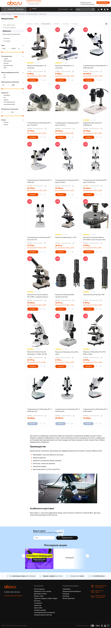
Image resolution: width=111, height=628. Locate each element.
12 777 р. (31, 360)
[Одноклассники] (9, 603)
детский (6, 63)
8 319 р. (86, 360)
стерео (6, 58)
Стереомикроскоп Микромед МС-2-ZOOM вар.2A (67, 410)
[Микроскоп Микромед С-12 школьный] (39, 44)
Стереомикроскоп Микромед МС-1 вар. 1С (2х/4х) (39, 124)
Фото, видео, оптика (9, 25)
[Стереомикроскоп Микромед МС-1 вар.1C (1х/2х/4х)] (95, 158)
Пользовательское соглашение (44, 612)
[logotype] (13, 3)
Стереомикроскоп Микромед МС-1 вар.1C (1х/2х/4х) (95, 181)
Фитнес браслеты (69, 598)
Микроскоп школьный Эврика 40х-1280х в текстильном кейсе (94, 238)
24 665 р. (87, 188)
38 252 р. (31, 418)
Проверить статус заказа (42, 591)
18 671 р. (59, 245)
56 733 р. (31, 188)
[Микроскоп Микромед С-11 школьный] (67, 44)
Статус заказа (103, 5)
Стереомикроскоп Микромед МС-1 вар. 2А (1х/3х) (67, 124)
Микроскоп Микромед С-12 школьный (36, 67)
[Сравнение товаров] (98, 9)
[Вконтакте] (5, 603)
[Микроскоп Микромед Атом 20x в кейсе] (67, 330)
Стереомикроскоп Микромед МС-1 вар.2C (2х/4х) (67, 181)
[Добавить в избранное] (41, 80)
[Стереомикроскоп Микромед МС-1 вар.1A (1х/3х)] (39, 215)
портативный (8, 61)
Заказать (32, 423)
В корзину (33, 80)
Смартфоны (66, 589)
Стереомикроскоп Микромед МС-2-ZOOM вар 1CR (39, 410)
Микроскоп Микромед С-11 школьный (64, 67)
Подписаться (67, 538)
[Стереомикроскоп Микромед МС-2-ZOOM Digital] (95, 387)
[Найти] (93, 9)
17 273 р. (31, 245)
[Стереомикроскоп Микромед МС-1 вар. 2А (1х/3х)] (67, 101)
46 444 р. (87, 74)
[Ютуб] (13, 603)
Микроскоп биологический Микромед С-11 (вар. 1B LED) (37, 353)
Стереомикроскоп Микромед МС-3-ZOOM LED (39, 181)
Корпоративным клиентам (43, 615)
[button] (23, 556)
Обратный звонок (103, 2)
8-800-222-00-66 (85, 2)
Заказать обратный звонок (13, 595)
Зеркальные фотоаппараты (72, 591)
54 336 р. (87, 418)
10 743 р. (87, 131)
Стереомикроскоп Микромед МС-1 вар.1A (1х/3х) (39, 238)
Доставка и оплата (40, 594)
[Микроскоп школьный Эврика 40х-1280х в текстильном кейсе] (95, 215)
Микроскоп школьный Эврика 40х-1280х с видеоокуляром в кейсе (37, 296)
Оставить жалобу (40, 610)
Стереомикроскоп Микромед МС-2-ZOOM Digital (95, 410)
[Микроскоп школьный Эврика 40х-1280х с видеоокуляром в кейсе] (39, 273)
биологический (8, 65)
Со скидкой (7, 41)
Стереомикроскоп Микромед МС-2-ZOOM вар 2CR (95, 67)
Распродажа (64, 9)
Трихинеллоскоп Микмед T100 (93, 294)
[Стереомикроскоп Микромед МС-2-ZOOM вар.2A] (67, 387)
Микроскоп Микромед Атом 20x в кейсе (67, 353)
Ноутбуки (66, 596)
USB (5, 68)
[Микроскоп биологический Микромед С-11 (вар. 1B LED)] (39, 330)
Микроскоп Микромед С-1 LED (65, 237)
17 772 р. (31, 131)
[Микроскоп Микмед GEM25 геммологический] (67, 273)
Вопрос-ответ (38, 596)
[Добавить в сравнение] (44, 80)
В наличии (7, 38)
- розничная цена (35, 71)
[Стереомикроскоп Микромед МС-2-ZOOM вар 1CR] (39, 387)
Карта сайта (38, 608)
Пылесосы (66, 594)
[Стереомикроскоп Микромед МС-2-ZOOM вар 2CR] (95, 44)
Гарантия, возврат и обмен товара (45, 598)
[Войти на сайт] (104, 9)
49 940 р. (59, 418)
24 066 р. (59, 188)
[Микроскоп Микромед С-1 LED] (67, 215)
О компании (38, 603)
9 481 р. (30, 74)
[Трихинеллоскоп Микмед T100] (95, 273)
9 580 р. (58, 74)
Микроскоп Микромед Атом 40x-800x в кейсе (94, 353)
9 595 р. (86, 245)
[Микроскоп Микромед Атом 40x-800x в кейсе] (95, 330)
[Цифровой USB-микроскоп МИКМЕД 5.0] (95, 101)
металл (6, 124)
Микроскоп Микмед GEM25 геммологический (64, 296)
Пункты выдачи (39, 589)
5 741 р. (58, 360)
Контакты (37, 601)
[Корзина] (108, 9)
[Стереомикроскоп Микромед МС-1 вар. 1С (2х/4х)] (39, 101)
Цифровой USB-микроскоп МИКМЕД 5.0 (92, 124)
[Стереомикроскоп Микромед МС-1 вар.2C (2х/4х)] (67, 158)
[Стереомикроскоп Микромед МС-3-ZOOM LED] (39, 158)
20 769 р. (59, 131)
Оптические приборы (9, 27)
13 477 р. (59, 303)
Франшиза (37, 605)
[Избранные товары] (101, 9)
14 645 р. (31, 303)
